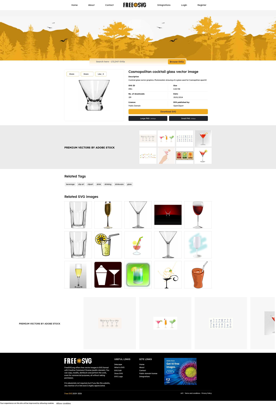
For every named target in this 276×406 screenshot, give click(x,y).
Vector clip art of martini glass (168, 254)
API (182, 393)
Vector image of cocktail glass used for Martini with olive (168, 283)
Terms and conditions (192, 393)
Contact (109, 5)
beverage (70, 184)
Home (74, 5)
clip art (81, 184)
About (91, 5)
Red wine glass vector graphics (198, 224)
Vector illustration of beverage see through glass (78, 253)
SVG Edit (118, 370)
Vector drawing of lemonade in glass (108, 254)
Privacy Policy (207, 393)
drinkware (119, 184)
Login (184, 5)
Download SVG (168, 111)
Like (101, 74)
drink (99, 184)
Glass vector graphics (196, 255)
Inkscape (118, 364)
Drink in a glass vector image (198, 284)
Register (202, 5)
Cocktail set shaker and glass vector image (108, 284)
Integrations (163, 5)
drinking (108, 184)
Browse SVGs (177, 61)
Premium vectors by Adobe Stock (89, 147)
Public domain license (148, 373)
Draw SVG (118, 373)
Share (71, 74)
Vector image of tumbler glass (78, 224)
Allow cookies (63, 403)
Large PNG (148, 118)
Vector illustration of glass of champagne (78, 284)
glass (129, 184)
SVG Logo (118, 376)
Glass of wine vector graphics (108, 224)
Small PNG (188, 118)
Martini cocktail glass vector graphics (138, 224)
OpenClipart (178, 106)
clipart (90, 184)
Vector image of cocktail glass (168, 224)
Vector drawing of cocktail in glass (138, 254)
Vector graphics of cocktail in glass (138, 284)
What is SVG (119, 367)
